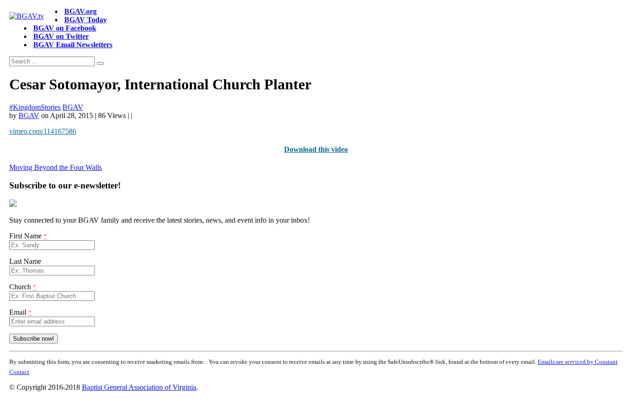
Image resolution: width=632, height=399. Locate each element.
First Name (28, 236)
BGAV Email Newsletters (72, 45)
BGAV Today (85, 20)
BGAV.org (80, 11)
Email (20, 312)
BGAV (72, 107)
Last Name (25, 261)
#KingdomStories (35, 107)
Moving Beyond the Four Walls (55, 167)
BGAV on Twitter (61, 36)
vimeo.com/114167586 (42, 131)
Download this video (316, 149)
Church (22, 287)
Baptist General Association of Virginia (139, 387)
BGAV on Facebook (64, 28)
